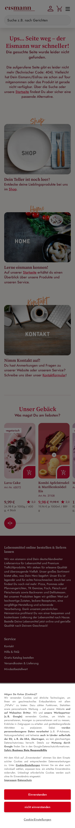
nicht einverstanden (37, 807)
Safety (25, 750)
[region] (37, 756)
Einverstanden (37, 794)
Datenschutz (25, 780)
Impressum (10, 780)
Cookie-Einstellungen (28, 765)
